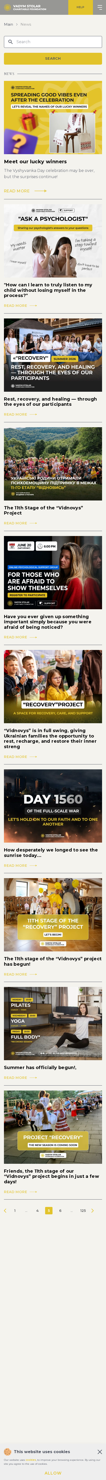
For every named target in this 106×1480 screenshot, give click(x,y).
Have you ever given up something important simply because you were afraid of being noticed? (47, 622)
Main (8, 24)
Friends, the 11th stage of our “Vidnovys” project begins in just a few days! (51, 1176)
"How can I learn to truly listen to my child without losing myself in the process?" (48, 290)
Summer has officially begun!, (40, 1067)
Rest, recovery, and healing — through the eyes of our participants (50, 402)
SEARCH (53, 58)
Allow (53, 1473)
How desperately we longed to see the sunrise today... (51, 853)
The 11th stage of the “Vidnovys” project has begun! (53, 961)
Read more (15, 306)
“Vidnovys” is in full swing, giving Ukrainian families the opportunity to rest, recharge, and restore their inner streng (50, 738)
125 (83, 1210)
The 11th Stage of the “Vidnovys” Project (43, 510)
